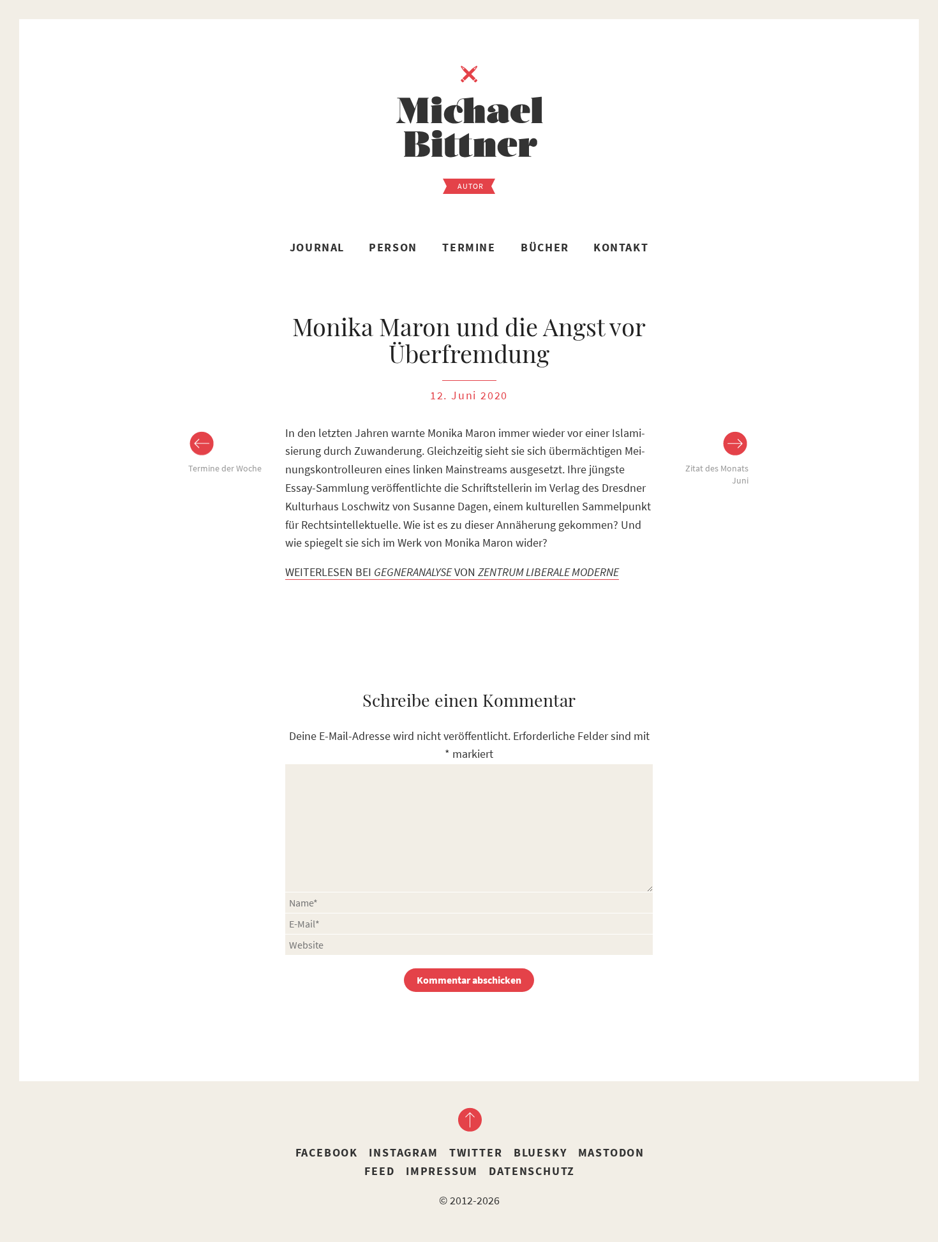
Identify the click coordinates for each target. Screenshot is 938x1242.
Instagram (403, 1152)
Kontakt (620, 247)
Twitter (476, 1152)
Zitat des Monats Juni (716, 474)
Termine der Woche (225, 468)
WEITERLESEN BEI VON (452, 572)
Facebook (326, 1152)
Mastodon (611, 1152)
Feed (379, 1171)
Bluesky (540, 1152)
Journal (317, 247)
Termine (468, 247)
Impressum (442, 1171)
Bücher (545, 247)
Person (393, 247)
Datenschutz (532, 1171)
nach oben (469, 1119)
